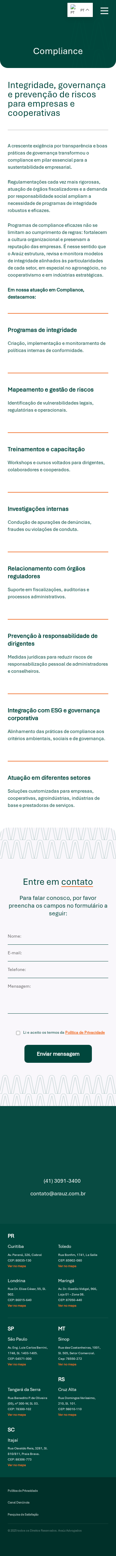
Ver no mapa (17, 1266)
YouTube (70, 1206)
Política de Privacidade (85, 1032)
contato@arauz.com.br (58, 1193)
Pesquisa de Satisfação (23, 1514)
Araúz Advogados (22, 11)
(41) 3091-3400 (62, 1180)
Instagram (45, 1206)
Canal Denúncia (18, 1502)
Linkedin (57, 1206)
